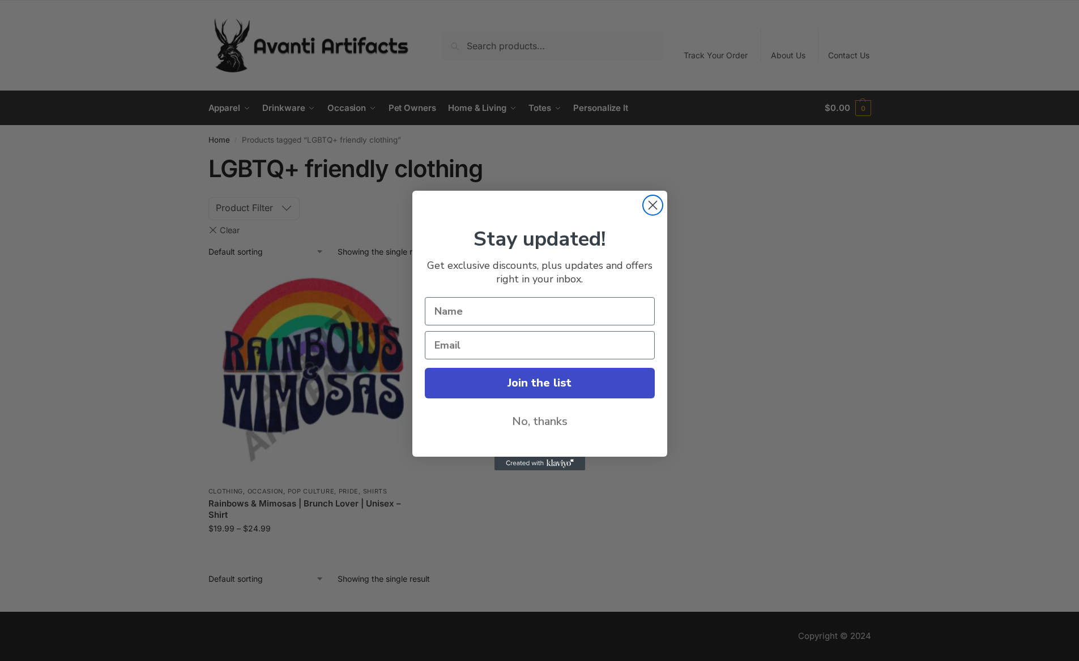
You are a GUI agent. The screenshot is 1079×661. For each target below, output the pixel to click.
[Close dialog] (653, 205)
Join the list (539, 382)
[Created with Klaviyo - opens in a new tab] (539, 463)
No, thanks (540, 421)
